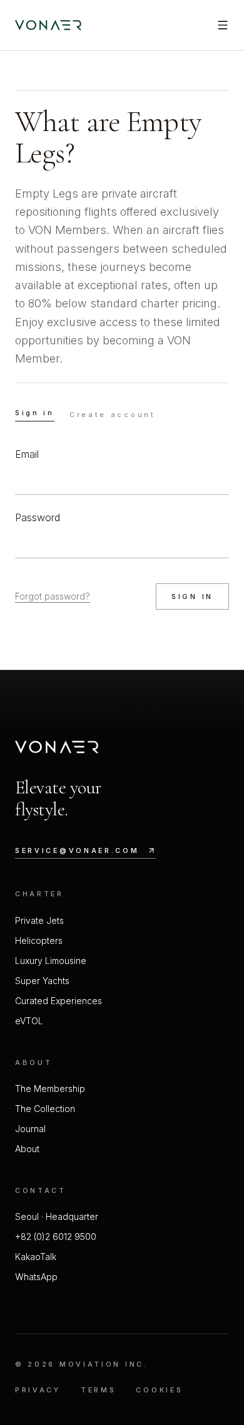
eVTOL (29, 1020)
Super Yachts (42, 980)
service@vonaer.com (77, 850)
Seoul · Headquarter (56, 1216)
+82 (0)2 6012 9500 (55, 1236)
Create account (112, 414)
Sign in (34, 412)
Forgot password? (52, 596)
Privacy (38, 1389)
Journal (30, 1128)
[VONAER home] (48, 25)
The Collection (45, 1108)
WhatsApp (36, 1276)
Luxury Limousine (50, 960)
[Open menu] (222, 25)
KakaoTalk (35, 1256)
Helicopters (39, 940)
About (27, 1148)
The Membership (50, 1088)
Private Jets (39, 920)
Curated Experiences (58, 1000)
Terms (98, 1389)
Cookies (159, 1389)
